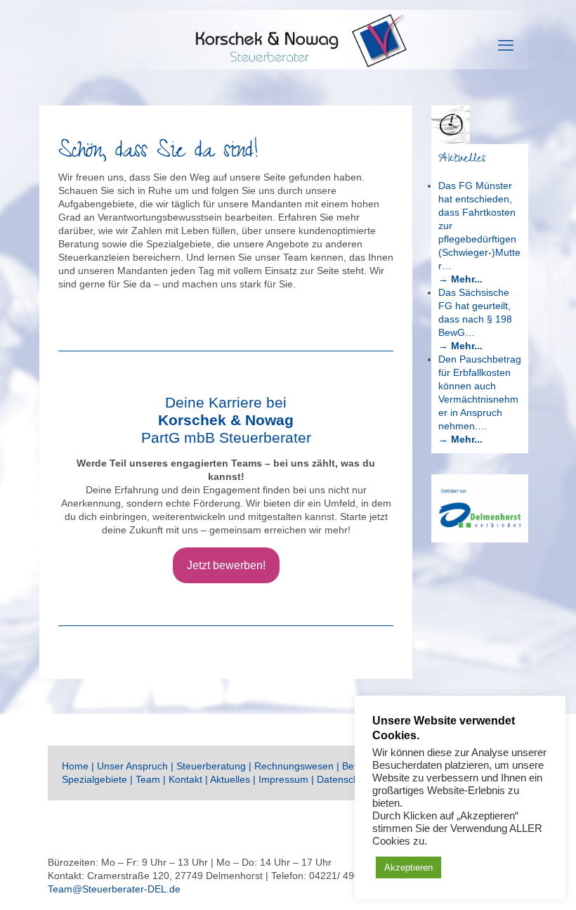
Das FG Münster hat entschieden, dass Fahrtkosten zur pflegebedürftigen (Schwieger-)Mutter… (479, 225)
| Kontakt (184, 779)
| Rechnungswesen (292, 766)
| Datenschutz (343, 779)
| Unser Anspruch (129, 766)
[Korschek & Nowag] (288, 45)
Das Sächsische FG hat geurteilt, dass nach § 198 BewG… (475, 312)
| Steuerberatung (208, 766)
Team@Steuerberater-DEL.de (114, 889)
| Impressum (282, 779)
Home (75, 766)
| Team (146, 779)
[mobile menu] (506, 46)
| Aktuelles (229, 779)
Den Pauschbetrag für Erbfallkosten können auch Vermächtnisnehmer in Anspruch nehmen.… (479, 392)
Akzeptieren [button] (408, 867)
